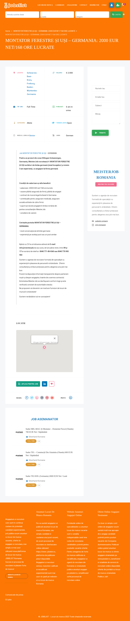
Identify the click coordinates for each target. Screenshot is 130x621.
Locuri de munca (45, 5)
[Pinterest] (47, 398)
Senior (32, 135)
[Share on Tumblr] (42, 398)
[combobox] (43, 17)
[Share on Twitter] (32, 398)
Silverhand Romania (37, 437)
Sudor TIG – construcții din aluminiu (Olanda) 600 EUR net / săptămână (49, 453)
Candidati (59, 5)
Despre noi (94, 5)
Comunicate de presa (14, 595)
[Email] (52, 398)
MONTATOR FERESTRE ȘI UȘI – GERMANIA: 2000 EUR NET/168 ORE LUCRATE (44, 31)
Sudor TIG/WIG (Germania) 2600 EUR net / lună (46, 476)
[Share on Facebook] (27, 398)
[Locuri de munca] (15, 5)
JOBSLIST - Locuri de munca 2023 (54, 617)
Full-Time (31, 441)
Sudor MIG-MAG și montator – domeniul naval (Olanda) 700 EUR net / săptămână (49, 430)
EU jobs (8, 599)
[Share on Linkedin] (37, 398)
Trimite (102, 133)
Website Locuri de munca (14, 576)
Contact (83, 5)
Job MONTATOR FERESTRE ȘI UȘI (32, 153)
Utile (104, 5)
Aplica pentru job (29, 384)
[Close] (55, 338)
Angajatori (72, 5)
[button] (44, 348)
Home (8, 31)
